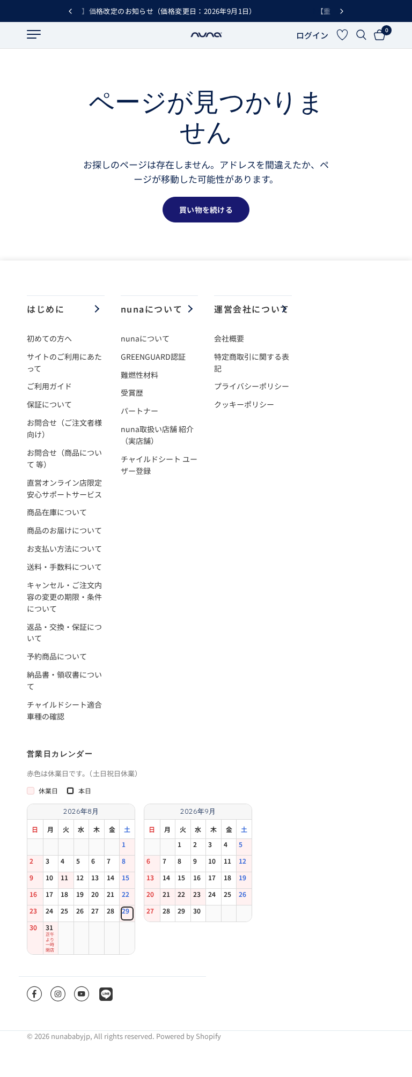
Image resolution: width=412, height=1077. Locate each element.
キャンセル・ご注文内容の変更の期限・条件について (64, 597)
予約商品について (57, 656)
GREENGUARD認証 (153, 356)
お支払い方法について (64, 548)
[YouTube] (81, 994)
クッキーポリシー (244, 404)
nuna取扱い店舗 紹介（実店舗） (157, 435)
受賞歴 (132, 392)
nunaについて (152, 308)
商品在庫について (57, 512)
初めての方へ (49, 338)
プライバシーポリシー (251, 386)
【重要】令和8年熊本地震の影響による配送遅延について (237, 11)
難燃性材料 (139, 374)
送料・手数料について (64, 566)
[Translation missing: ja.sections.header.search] (361, 35)
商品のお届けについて (64, 530)
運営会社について (252, 308)
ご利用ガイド (49, 386)
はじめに (45, 308)
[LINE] (106, 994)
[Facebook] (34, 994)
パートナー (139, 410)
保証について (49, 404)
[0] (377, 35)
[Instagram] (57, 994)
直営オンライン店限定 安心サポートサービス (68, 488)
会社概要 (229, 338)
